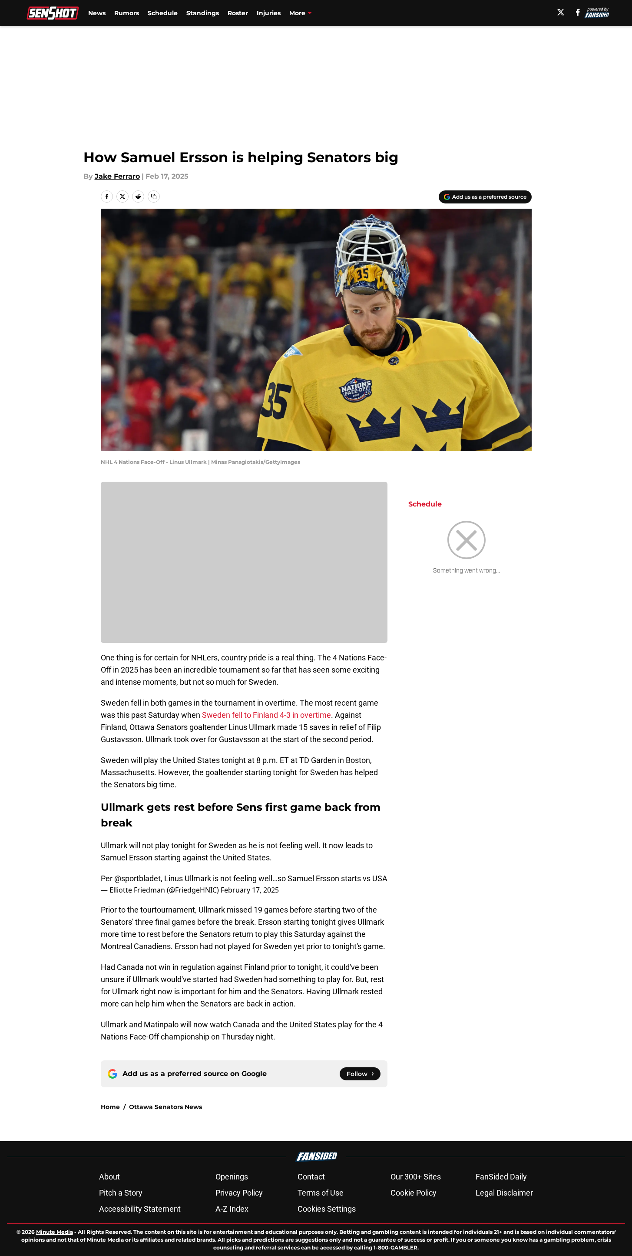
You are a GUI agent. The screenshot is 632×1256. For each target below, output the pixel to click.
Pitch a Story (120, 1192)
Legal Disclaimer (504, 1192)
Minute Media (54, 1232)
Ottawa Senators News (165, 1107)
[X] (560, 12)
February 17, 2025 (250, 890)
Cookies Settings (327, 1208)
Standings (202, 13)
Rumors (126, 13)
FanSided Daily (501, 1176)
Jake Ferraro (117, 176)
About (109, 1176)
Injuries (269, 13)
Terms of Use (321, 1192)
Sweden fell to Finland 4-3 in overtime (266, 715)
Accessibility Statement (140, 1208)
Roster (238, 13)
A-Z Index (231, 1208)
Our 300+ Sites (415, 1176)
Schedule (163, 13)
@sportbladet (137, 878)
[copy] (154, 196)
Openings (231, 1176)
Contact (311, 1176)
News (97, 13)
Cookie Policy (413, 1192)
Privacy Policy (239, 1192)
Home (110, 1107)
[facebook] (578, 12)
